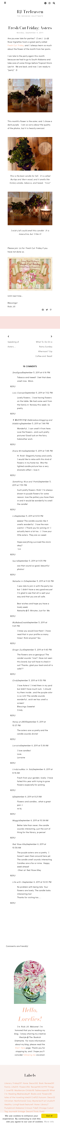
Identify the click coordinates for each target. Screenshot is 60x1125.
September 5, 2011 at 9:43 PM (38, 649)
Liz (13, 516)
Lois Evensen (18, 392)
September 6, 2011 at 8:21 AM (28, 796)
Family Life (11, 1086)
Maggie (16, 820)
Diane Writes (18, 450)
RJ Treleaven (30, 11)
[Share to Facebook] (43, 309)
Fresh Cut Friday (16, 45)
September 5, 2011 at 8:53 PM (29, 516)
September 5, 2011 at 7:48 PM (39, 450)
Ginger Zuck (18, 649)
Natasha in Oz (19, 581)
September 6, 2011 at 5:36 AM (34, 745)
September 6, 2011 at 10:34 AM (34, 820)
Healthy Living (12, 1104)
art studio (49, 1100)
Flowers (24, 1086)
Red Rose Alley (19, 844)
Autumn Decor (47, 1097)
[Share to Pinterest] (51, 309)
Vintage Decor (25, 1111)
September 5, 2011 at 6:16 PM (36, 372)
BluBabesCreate (20, 622)
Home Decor (30, 1083)
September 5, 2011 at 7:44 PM (35, 423)
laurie (15, 560)
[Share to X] (47, 309)
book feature (26, 1104)
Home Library (41, 1104)
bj (13, 796)
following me (30, 1054)
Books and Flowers (41, 1093)
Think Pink (39, 1111)
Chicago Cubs (46, 1108)
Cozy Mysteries (35, 1100)
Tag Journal (10, 1111)
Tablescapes (42, 1090)
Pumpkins (9, 1108)
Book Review (46, 1083)
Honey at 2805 (19, 721)
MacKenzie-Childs (24, 1090)
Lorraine (16, 745)
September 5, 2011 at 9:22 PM (40, 581)
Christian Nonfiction (15, 1100)
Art (44, 1086)
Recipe (36, 1086)
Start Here (20, 1047)
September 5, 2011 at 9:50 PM (32, 680)
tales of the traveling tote (17, 1097)
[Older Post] (48, 336)
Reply (13, 386)
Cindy (15, 680)
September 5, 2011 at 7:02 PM (39, 392)
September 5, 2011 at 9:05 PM (32, 560)
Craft (35, 1097)
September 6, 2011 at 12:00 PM (37, 882)
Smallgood (17, 372)
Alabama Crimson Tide (26, 1108)
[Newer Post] (11, 336)
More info (49, 1122)
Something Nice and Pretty (25, 481)
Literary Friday (13, 1083)
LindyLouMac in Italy (22, 769)
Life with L (17, 882)
